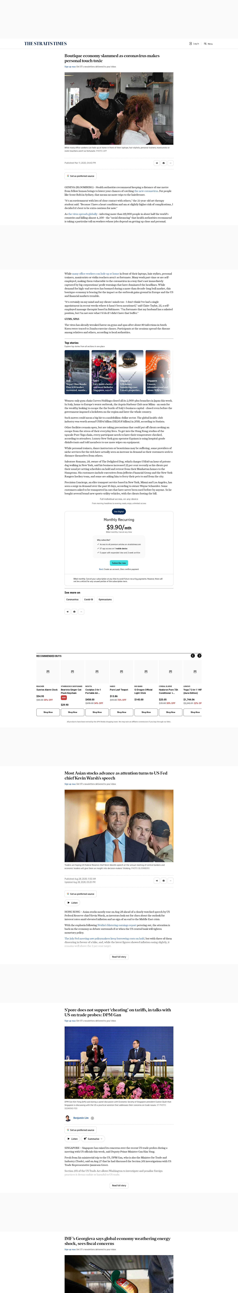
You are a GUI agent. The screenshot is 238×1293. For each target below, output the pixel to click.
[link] (45, 43)
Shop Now (48, 712)
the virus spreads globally (82, 214)
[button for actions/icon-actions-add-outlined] (92, 1118)
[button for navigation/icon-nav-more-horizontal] (170, 163)
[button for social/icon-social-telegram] (157, 163)
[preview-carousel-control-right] (169, 372)
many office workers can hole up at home (95, 273)
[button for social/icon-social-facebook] (164, 163)
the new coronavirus (146, 191)
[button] (194, 43)
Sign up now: (70, 66)
